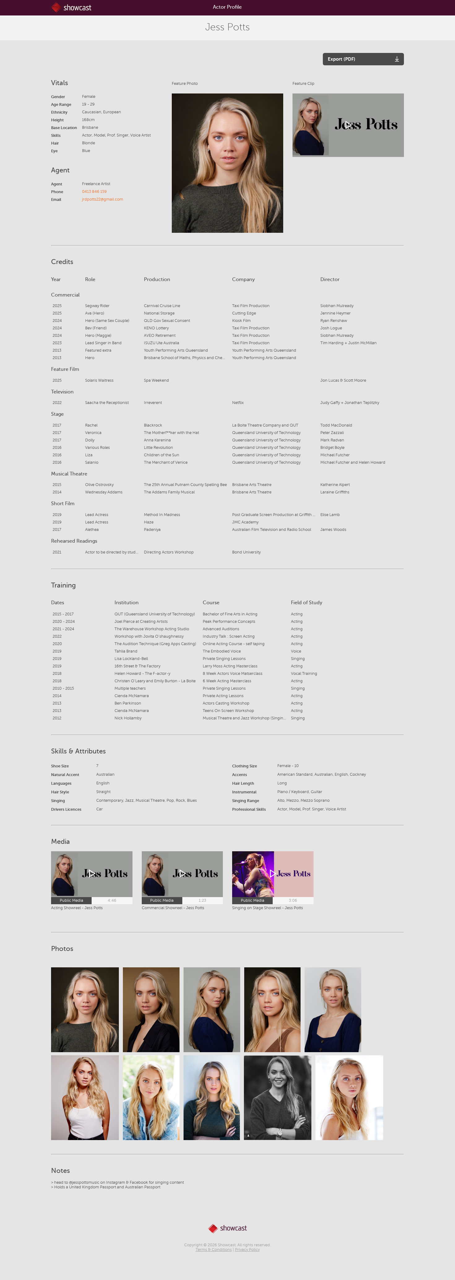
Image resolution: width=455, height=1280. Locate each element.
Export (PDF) (341, 59)
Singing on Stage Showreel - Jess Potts (267, 908)
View (85, 1010)
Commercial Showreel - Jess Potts (173, 908)
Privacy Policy (247, 1249)
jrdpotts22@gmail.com (102, 199)
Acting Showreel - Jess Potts (77, 908)
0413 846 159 (94, 191)
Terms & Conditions (214, 1249)
